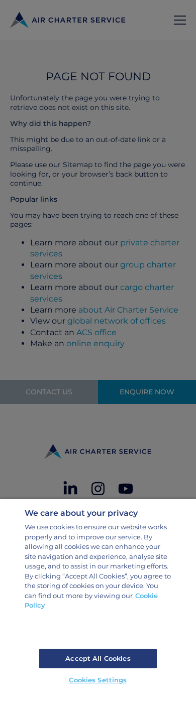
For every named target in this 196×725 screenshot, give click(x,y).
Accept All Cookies (97, 658)
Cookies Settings (98, 680)
